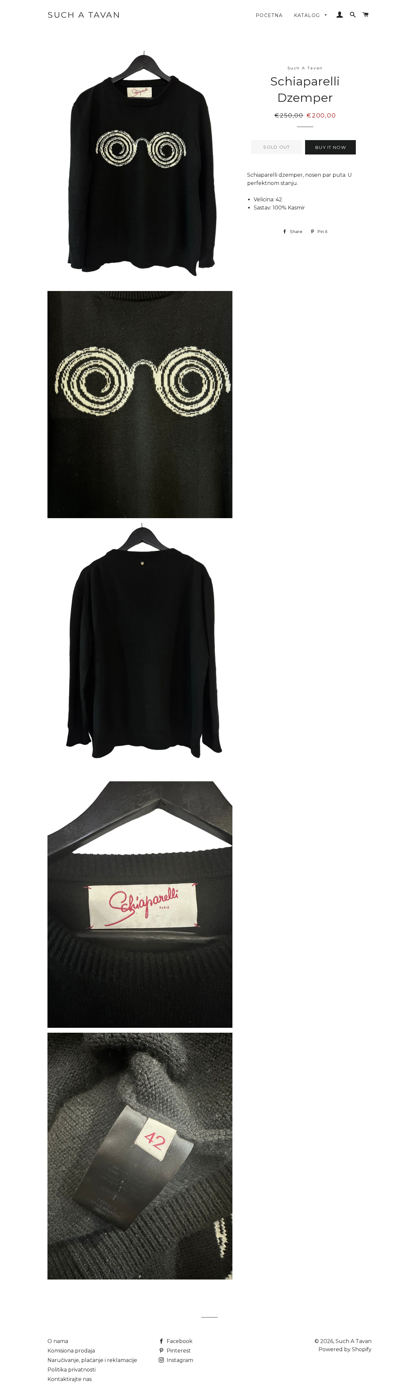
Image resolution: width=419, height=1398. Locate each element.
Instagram (179, 1360)
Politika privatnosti (71, 1370)
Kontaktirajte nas (69, 1379)
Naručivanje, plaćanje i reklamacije (92, 1360)
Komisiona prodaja (71, 1351)
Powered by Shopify (345, 1349)
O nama (57, 1341)
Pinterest (178, 1351)
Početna (269, 15)
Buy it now (330, 147)
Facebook (178, 1341)
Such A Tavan (83, 15)
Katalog (308, 15)
